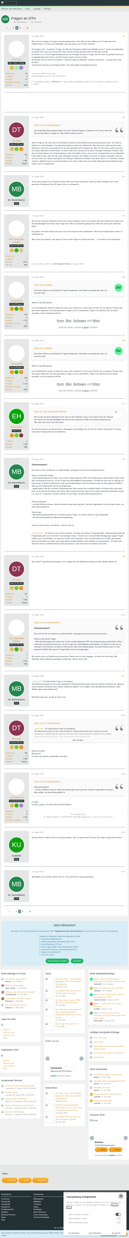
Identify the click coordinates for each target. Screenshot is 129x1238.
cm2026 (97, 1009)
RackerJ (8, 981)
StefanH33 (98, 984)
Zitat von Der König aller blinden (50, 411)
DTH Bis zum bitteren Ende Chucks (108, 1074)
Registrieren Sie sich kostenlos (68, 931)
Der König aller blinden (62, 264)
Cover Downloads (41, 1215)
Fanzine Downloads (41, 1217)
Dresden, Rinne (11, 1092)
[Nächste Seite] (31, 28)
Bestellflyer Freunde (102, 1088)
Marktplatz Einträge (13, 82)
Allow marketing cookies (78, 1222)
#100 (123, 615)
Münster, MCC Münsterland (16, 1099)
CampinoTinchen (100, 1000)
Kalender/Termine (8, 1215)
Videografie (5, 1204)
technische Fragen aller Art (16, 979)
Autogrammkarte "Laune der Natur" (108, 1094)
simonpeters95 (10, 994)
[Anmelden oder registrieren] (119, 3)
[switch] (118, 1214)
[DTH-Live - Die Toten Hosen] (9, 3)
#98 (123, 459)
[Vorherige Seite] (3, 28)
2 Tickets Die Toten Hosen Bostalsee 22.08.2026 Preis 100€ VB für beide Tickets (110, 1015)
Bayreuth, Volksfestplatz (14, 1112)
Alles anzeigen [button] (77, 740)
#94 (123, 216)
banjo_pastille (10, 988)
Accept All (116, 1233)
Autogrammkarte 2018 (103, 1101)
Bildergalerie (38, 1199)
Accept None (74, 1233)
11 (27, 28)
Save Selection (95, 1233)
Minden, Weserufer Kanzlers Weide (19, 1105)
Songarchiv (5, 1207)
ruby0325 (97, 991)
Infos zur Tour (8, 1033)
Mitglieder (37, 1201)
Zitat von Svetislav (43, 285)
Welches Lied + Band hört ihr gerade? (20, 992)
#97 (123, 404)
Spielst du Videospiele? (14, 985)
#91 (123, 36)
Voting (36, 1207)
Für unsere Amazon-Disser (16, 1005)
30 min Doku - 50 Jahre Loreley (17, 998)
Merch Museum (40, 1212)
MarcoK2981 (98, 1021)
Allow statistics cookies (78, 1218)
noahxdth (97, 1097)
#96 (123, 340)
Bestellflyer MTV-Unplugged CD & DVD (109, 1081)
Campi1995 (38, 533)
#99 (123, 556)
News (3, 1217)
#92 (123, 117)
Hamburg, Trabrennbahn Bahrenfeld (19, 1086)
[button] (113, 3)
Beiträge (9, 79)
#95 (123, 277)
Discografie (5, 1201)
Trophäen (9, 76)
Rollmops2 (9, 1001)
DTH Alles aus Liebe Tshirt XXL (111, 988)
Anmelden (77, 961)
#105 (123, 872)
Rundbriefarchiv (7, 1209)
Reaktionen (10, 73)
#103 (123, 774)
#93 (123, 177)
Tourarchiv (5, 1199)
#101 (123, 676)
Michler (96, 1077)
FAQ (5, 1038)
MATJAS (56, 82)
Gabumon (8, 1008)
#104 (123, 832)
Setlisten (4, 1212)
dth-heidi (37, 681)
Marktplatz (38, 1209)
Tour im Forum (9, 1035)
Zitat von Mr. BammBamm (47, 125)
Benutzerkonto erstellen (57, 961)
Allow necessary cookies (79, 1214)
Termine (6, 1030)
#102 (123, 715)
